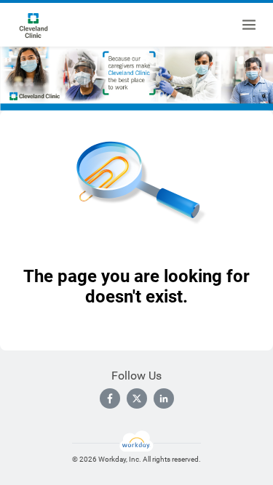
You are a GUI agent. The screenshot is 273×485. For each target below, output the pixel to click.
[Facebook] (110, 398)
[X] (137, 398)
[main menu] (249, 25)
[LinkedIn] (164, 398)
